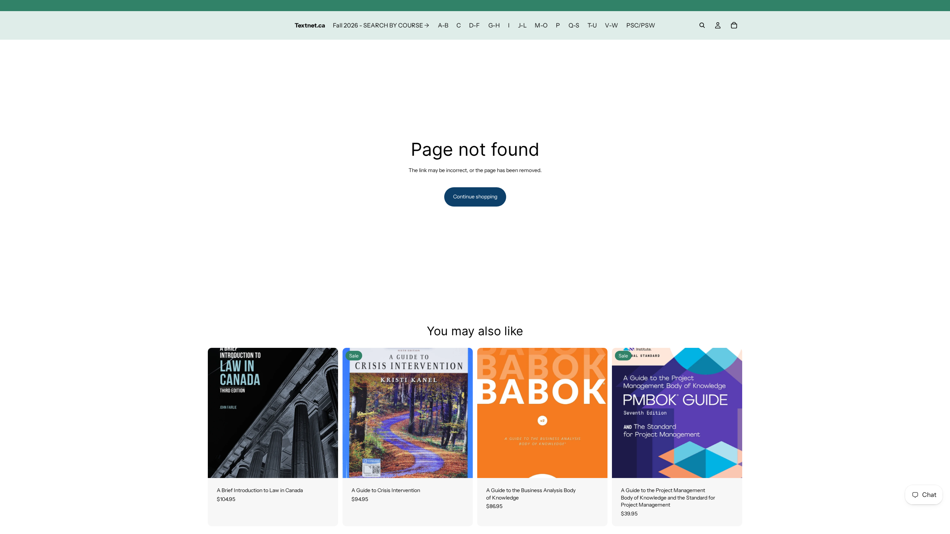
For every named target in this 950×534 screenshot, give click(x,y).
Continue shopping (475, 196)
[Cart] (734, 25)
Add (602, 466)
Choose (332, 466)
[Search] (702, 25)
